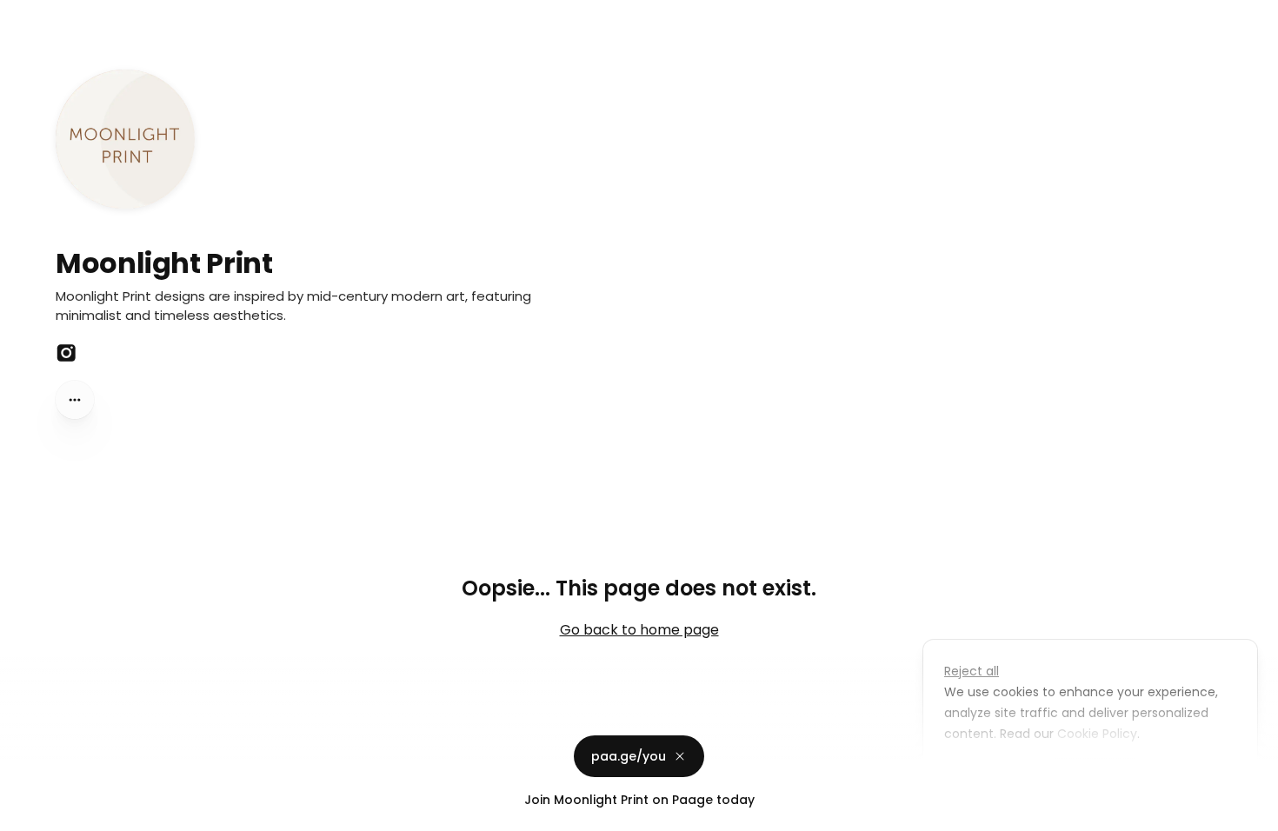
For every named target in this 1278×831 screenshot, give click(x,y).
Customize (989, 773)
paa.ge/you (628, 756)
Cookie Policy (1097, 733)
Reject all (971, 671)
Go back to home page (639, 630)
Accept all (1095, 773)
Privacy (27, 814)
